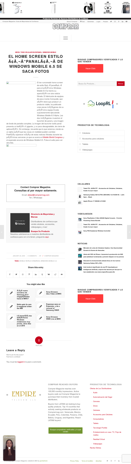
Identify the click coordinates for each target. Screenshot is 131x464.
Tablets (96, 423)
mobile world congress (29, 261)
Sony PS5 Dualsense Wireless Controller (96, 231)
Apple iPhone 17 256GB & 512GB (94, 201)
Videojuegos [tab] (87, 149)
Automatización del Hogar (102, 397)
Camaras (96, 401)
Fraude (105, 21)
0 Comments (32, 256)
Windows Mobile (49, 52)
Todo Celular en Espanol (31, 52)
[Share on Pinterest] (29, 274)
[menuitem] (72, 21)
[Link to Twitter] (111, 21)
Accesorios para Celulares (103, 414)
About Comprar (72, 21)
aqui (47, 236)
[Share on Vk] (49, 274)
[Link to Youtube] (126, 21)
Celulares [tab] (86, 133)
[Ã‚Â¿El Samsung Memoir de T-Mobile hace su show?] (2, 232)
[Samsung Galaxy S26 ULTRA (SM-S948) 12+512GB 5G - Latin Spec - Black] (123, 7)
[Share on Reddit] (55, 274)
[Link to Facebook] (119, 21)
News (17, 52)
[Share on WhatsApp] (23, 274)
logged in (21, 361)
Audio (95, 392)
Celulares (96, 410)
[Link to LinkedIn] (122, 21)
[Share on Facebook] (10, 274)
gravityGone (43, 461)
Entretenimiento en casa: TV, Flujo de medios (107, 433)
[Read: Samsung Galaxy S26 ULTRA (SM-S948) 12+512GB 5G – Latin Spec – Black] (80, 196)
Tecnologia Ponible (100, 427)
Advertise (90, 21)
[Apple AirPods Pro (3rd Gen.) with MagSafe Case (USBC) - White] (14, 7)
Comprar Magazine (51, 256)
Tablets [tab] (85, 144)
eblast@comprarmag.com (39, 194)
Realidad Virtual (99, 439)
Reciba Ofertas (95, 448)
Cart (83, 21)
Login (98, 21)
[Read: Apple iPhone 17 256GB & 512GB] (80, 202)
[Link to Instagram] (115, 21)
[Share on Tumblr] (42, 274)
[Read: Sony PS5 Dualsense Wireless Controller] (80, 232)
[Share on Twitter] (16, 274)
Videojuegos (97, 443)
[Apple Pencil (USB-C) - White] (51, 7)
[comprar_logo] (65, 29)
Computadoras (98, 419)
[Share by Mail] (62, 274)
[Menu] (65, 38)
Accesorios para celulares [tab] (93, 138)
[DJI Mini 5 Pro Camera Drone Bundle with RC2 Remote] (105, 7)
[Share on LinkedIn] (36, 274)
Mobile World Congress (53, 137)
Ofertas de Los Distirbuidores (101, 388)
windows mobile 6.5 (49, 261)
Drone (95, 406)
